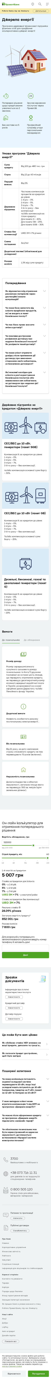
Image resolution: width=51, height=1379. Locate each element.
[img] (11, 4)
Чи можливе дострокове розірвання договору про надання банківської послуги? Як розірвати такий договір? (21, 340)
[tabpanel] (25, 723)
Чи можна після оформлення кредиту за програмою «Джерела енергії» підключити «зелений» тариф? (21, 1118)
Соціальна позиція (10, 1264)
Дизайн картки (9, 1336)
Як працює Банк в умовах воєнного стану (21, 1304)
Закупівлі (6, 1260)
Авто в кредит (8, 1331)
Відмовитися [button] (14, 1374)
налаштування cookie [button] (12, 1366)
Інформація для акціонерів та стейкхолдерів (22, 1268)
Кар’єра (5, 1287)
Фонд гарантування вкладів (15, 1296)
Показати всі (10, 1341)
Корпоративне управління (14, 1247)
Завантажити (14, 997)
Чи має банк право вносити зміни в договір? (19, 326)
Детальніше (41, 11)
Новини (5, 1243)
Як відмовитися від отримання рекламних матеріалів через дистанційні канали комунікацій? (21, 295)
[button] (47, 4)
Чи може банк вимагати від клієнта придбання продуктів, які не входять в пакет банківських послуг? (21, 312)
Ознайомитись (20, 1231)
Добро (5, 1323)
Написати (17, 1218)
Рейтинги (6, 1256)
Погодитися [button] (38, 1374)
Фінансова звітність (11, 1252)
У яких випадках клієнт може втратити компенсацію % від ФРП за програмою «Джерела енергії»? (21, 1104)
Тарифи (5, 1283)
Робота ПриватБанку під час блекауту (20, 1308)
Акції (4, 1319)
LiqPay (5, 1327)
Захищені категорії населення (16, 1300)
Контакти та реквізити (12, 1279)
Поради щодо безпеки (12, 1291)
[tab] (11, 640)
